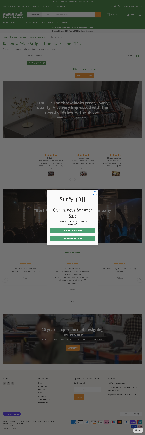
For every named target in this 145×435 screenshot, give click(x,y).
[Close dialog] (95, 193)
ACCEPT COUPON (72, 230)
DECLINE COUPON (72, 238)
